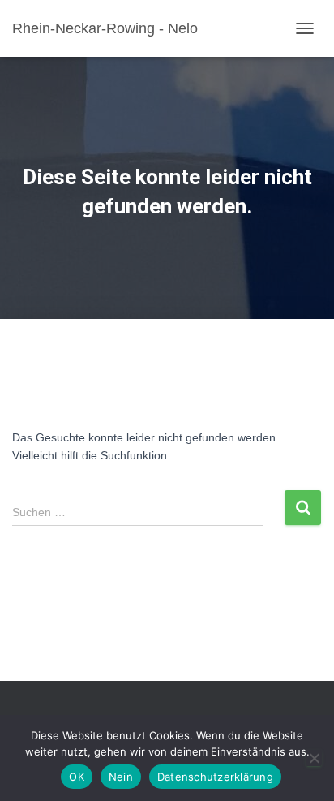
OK (76, 776)
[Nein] (314, 758)
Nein (121, 776)
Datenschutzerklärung (215, 776)
